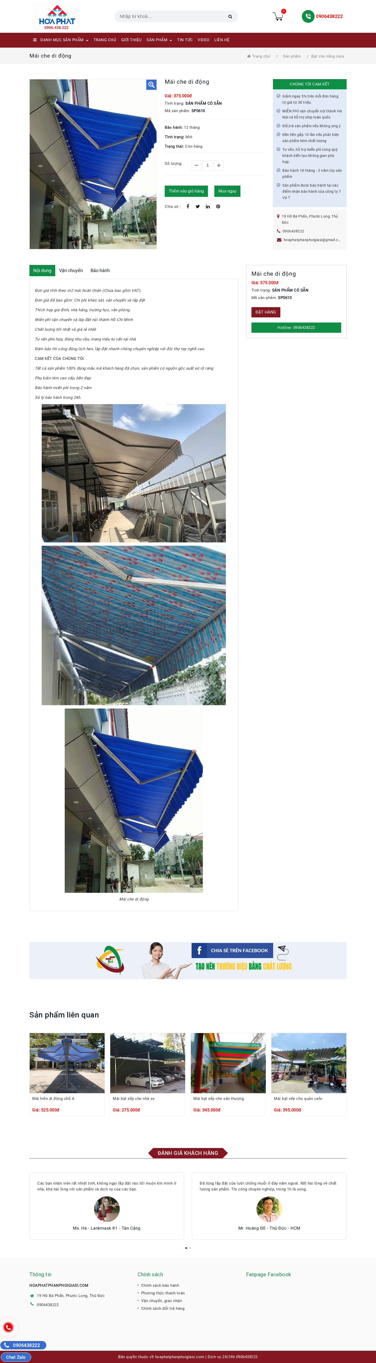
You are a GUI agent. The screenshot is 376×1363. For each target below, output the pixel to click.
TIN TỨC (185, 40)
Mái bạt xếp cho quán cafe (298, 1098)
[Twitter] (197, 207)
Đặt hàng (266, 312)
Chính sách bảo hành (160, 1285)
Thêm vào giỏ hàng (186, 191)
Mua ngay (227, 191)
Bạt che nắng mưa (327, 56)
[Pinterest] (218, 207)
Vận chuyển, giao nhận (161, 1300)
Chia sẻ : (173, 206)
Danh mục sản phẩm (62, 40)
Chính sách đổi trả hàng (163, 1308)
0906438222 (329, 16)
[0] (278, 16)
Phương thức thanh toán (163, 1293)
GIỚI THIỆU (131, 40)
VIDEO (203, 40)
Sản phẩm (292, 56)
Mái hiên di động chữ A (53, 1098)
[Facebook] (187, 207)
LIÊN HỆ (222, 40)
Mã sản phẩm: (177, 111)
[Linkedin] (208, 207)
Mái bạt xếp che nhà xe (133, 1098)
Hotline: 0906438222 (296, 327)
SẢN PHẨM (158, 40)
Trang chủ (261, 56)
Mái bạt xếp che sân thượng (218, 1098)
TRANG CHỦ (105, 40)
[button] (151, 85)
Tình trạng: (174, 103)
